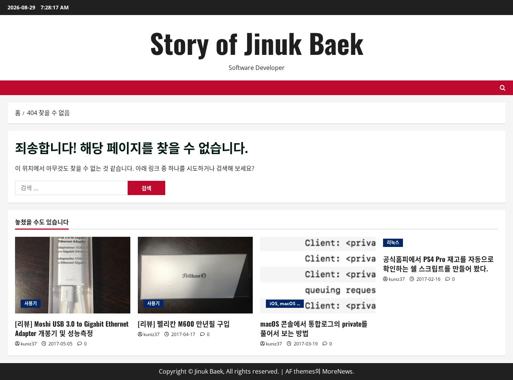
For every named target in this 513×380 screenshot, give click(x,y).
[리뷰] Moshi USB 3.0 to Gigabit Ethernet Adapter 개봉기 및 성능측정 (71, 328)
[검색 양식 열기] (502, 87)
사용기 (30, 303)
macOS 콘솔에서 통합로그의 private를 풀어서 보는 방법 (314, 328)
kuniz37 (29, 344)
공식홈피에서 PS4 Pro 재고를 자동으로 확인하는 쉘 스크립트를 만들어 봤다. (438, 263)
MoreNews (337, 371)
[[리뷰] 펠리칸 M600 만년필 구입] (195, 275)
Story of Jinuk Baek (257, 43)
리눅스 (393, 242)
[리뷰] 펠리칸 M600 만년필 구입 (184, 324)
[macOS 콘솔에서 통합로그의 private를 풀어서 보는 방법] (318, 275)
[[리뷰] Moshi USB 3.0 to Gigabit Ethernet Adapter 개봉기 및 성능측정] (72, 275)
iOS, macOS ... (285, 303)
